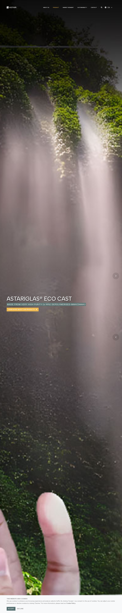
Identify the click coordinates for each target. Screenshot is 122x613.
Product (56, 7)
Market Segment (68, 7)
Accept (11, 609)
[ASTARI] (11, 7)
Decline (20, 609)
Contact (94, 7)
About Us (46, 7)
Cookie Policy (70, 603)
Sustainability (82, 7)
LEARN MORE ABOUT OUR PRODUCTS (21, 309)
